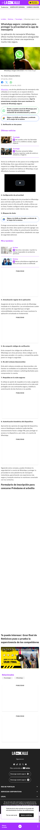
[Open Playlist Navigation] (37, 826)
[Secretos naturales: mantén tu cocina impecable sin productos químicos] (6, 250)
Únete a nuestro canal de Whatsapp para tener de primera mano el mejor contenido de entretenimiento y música (22, 110)
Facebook (2, 83)
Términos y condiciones (10, 804)
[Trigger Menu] (2, 2)
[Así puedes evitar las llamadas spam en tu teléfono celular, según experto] (6, 139)
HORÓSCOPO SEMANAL (17, 7)
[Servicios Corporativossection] (37, 791)
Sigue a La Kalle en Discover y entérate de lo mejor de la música (21, 118)
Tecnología (18, 19)
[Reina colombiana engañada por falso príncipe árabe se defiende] (6, 261)
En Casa (15, 247)
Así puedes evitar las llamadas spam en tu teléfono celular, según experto (25, 141)
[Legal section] (37, 796)
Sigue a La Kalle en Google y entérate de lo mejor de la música (21, 219)
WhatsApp (4, 89)
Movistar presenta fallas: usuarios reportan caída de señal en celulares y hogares (25, 153)
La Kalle (3, 19)
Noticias (10, 19)
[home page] (20, 753)
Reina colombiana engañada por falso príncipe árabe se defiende (25, 262)
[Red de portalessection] (37, 786)
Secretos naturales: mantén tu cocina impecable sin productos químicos (25, 251)
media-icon (20, 826)
